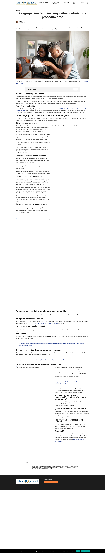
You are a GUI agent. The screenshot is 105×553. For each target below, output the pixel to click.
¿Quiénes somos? (74, 3)
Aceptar (77, 551)
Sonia (20, 21)
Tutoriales (67, 2)
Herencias (41, 2)
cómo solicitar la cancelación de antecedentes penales (44, 323)
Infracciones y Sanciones (55, 3)
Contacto (82, 2)
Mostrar (75, 89)
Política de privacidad (85, 551)
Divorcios (47, 2)
